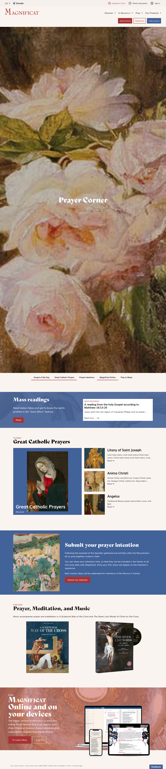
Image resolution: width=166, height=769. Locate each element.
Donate (19, 3)
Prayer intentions (86, 377)
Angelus (113, 496)
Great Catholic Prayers (64, 377)
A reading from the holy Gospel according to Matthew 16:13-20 (111, 405)
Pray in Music (126, 377)
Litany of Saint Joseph (124, 449)
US (6, 3)
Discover (20, 511)
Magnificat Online (108, 377)
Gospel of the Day (41, 377)
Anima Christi (117, 473)
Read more (89, 418)
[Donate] (14, 3)
